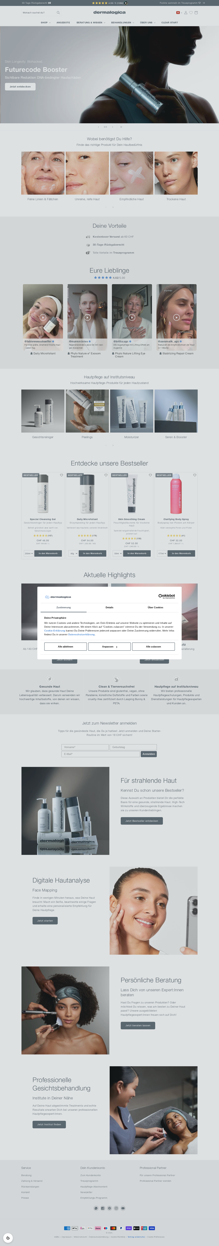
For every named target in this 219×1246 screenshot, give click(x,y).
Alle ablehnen (65, 646)
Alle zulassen (153, 646)
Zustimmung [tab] (63, 607)
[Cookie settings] (8, 1238)
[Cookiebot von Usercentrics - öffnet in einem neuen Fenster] (161, 596)
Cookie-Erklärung (54, 630)
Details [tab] (110, 607)
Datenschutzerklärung (81, 634)
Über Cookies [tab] (155, 607)
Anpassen (107, 646)
